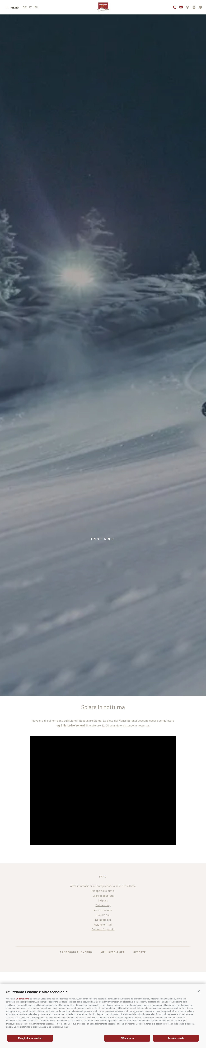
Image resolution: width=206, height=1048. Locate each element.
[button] (198, 991)
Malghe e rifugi (103, 924)
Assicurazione (103, 910)
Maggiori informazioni (30, 1038)
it (30, 7)
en (36, 7)
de (25, 7)
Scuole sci (103, 915)
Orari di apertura (103, 895)
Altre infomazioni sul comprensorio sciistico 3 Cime (103, 886)
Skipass (103, 900)
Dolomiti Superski (103, 929)
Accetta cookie (176, 1038)
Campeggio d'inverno (76, 952)
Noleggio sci (103, 919)
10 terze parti (22, 999)
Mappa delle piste (103, 890)
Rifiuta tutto (127, 1038)
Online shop (103, 905)
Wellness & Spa (113, 952)
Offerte (139, 952)
